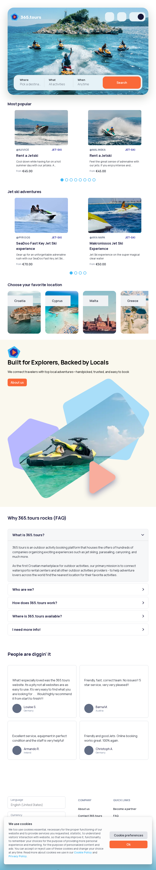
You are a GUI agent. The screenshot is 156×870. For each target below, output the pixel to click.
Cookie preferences (128, 835)
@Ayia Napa (97, 237)
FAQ (116, 816)
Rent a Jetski (27, 155)
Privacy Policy (18, 856)
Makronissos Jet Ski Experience (106, 246)
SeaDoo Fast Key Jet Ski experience (36, 246)
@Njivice (22, 149)
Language (17, 800)
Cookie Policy (83, 852)
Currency (16, 815)
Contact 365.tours (90, 816)
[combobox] (36, 805)
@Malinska (98, 149)
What (52, 80)
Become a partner (124, 809)
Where (24, 80)
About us (17, 382)
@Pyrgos (23, 237)
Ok (129, 844)
